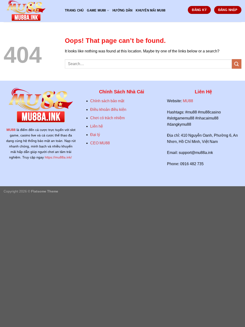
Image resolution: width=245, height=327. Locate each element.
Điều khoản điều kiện (108, 109)
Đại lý (95, 135)
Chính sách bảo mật (107, 101)
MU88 (11, 130)
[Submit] (236, 63)
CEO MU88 (100, 143)
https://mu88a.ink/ (59, 157)
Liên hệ (96, 126)
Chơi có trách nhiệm (107, 118)
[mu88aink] (31, 11)
